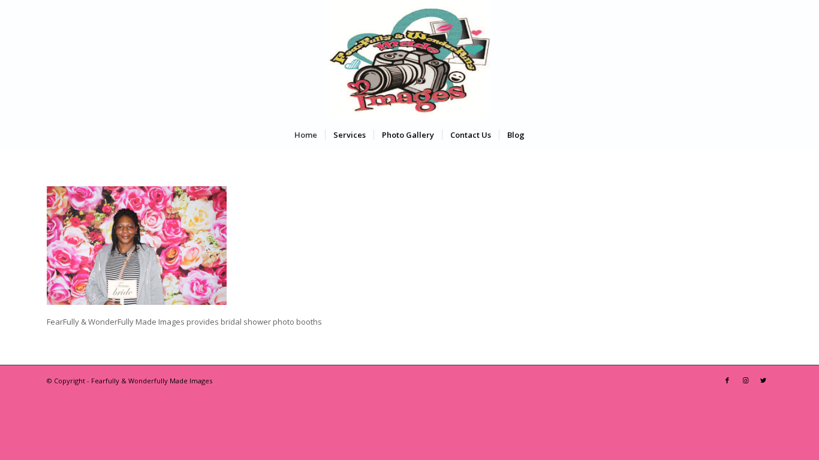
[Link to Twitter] (763, 380)
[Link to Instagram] (745, 380)
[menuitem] (306, 135)
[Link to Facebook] (727, 380)
